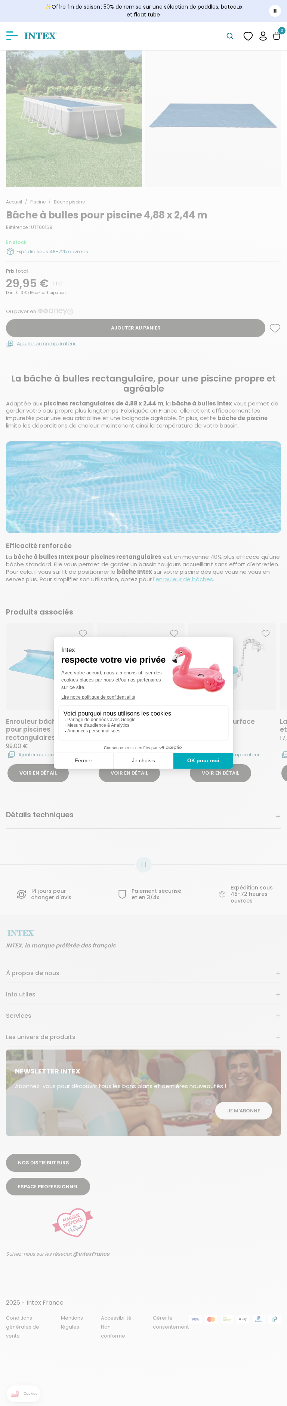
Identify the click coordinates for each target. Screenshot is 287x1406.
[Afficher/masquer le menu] (12, 35)
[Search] (229, 36)
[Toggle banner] (275, 11)
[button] (263, 36)
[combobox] (229, 36)
